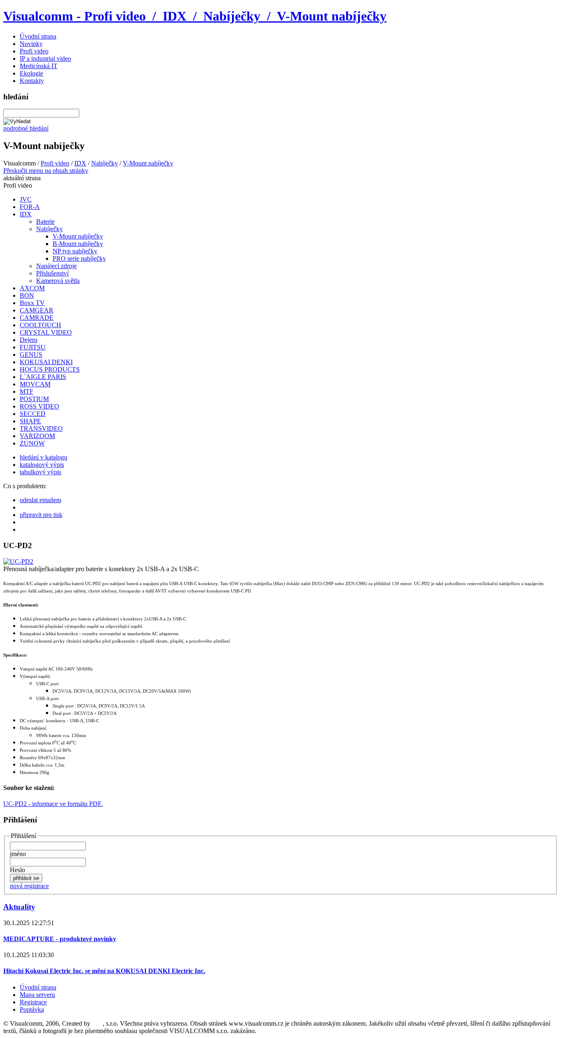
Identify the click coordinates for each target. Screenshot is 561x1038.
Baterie (45, 221)
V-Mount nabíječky (148, 163)
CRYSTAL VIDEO (46, 332)
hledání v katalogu (43, 457)
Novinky (31, 43)
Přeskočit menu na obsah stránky (45, 170)
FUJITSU (33, 347)
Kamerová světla (58, 280)
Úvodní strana (38, 36)
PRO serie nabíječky (79, 258)
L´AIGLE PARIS (43, 376)
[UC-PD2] (18, 561)
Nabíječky (104, 163)
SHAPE (30, 421)
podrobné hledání (25, 128)
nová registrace (29, 885)
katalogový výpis (42, 464)
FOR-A (30, 206)
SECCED (33, 413)
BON (27, 295)
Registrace (33, 1002)
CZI (97, 1023)
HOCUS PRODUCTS (50, 369)
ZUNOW (32, 443)
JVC (26, 199)
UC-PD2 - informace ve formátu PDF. (53, 803)
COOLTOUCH (40, 325)
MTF (26, 391)
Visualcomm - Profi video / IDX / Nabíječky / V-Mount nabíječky (194, 16)
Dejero (28, 339)
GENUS (31, 354)
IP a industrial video (45, 58)
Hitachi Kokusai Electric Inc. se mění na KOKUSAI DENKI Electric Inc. (104, 970)
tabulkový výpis (40, 471)
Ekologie (31, 73)
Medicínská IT (38, 65)
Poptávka (32, 1009)
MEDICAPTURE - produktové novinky (59, 938)
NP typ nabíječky (75, 251)
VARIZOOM (37, 435)
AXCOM (32, 288)
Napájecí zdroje (56, 265)
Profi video (34, 51)
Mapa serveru (37, 994)
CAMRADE (36, 317)
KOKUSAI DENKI (46, 361)
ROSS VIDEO (39, 406)
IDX (80, 163)
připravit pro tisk (41, 514)
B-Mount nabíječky (78, 243)
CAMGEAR (36, 310)
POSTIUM (34, 398)
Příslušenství (52, 273)
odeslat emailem (40, 499)
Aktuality (19, 907)
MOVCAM (35, 384)
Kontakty (32, 80)
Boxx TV (32, 302)
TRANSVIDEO (41, 428)
